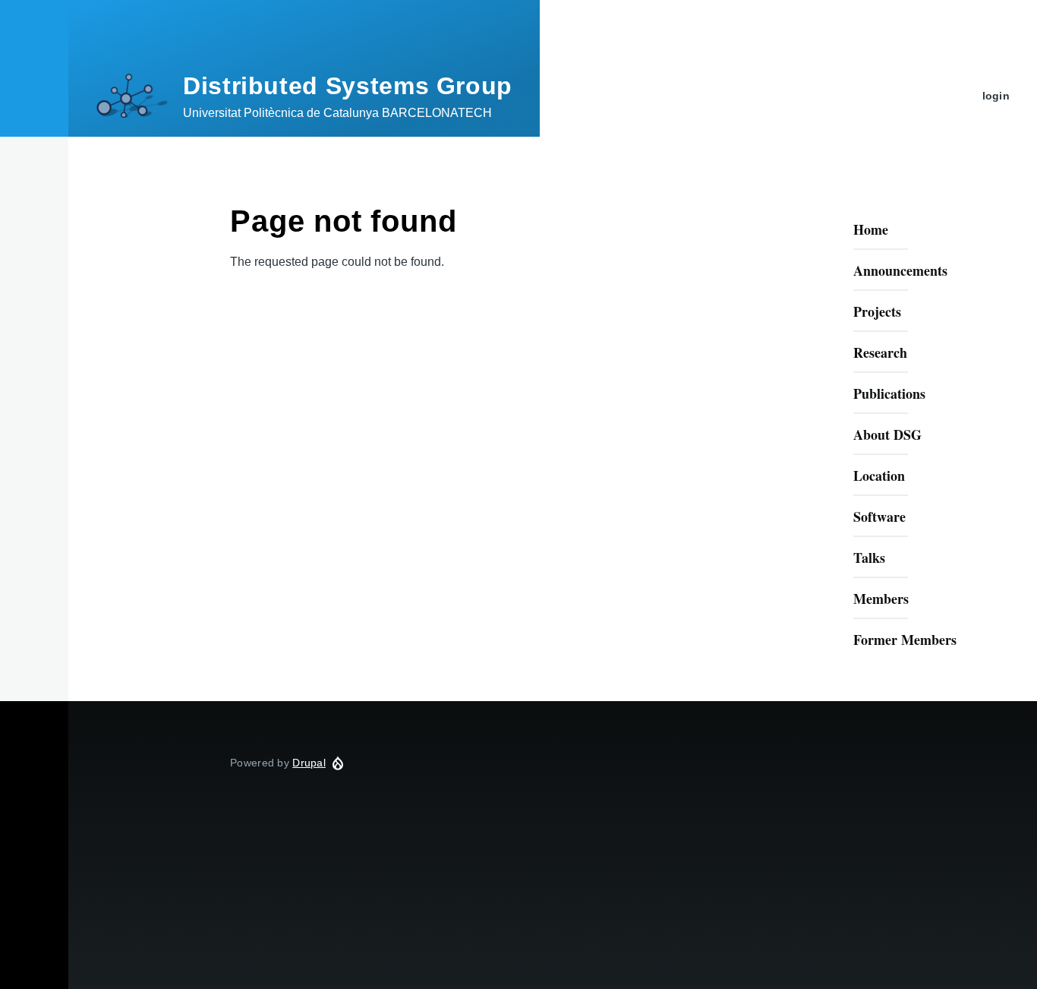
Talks (869, 557)
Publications (889, 393)
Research (880, 352)
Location (879, 475)
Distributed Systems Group (347, 86)
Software (879, 516)
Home (870, 229)
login (996, 96)
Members (881, 598)
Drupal (309, 763)
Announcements (900, 270)
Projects (877, 311)
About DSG (887, 434)
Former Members (905, 639)
